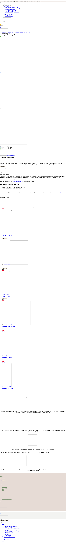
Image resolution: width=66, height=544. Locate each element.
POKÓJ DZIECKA (6, 6)
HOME (4, 4)
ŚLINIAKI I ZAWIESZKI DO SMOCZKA (10, 10)
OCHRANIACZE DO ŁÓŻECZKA (10, 527)
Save (3, 270)
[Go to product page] (34, 252)
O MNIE (4, 22)
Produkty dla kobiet (4, 487)
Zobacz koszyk (2, 520)
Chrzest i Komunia (4, 488)
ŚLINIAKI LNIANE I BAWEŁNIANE (11, 11)
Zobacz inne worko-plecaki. (17, 181)
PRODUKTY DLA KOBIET (7, 17)
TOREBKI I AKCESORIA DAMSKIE (9, 537)
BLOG (4, 21)
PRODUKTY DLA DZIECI (7, 5)
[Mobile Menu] (0, 24)
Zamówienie (6, 520)
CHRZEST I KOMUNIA (7, 20)
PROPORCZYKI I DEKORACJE (10, 9)
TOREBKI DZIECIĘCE (9, 16)
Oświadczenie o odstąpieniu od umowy (7, 499)
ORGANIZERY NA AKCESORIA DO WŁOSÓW (12, 528)
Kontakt (1, 25)
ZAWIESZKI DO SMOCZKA (9, 532)
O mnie (3, 489)
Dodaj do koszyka (2, 166)
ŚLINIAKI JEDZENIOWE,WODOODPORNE (12, 12)
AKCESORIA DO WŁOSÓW (8, 13)
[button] (1, 27)
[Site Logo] (1, 2)
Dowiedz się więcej (4, 238)
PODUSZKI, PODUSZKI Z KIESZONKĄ (11, 7)
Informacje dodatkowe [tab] (5, 168)
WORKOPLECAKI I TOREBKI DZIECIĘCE (10, 14)
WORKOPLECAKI (8, 15)
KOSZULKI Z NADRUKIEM (8, 538)
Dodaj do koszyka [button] (4, 268)
